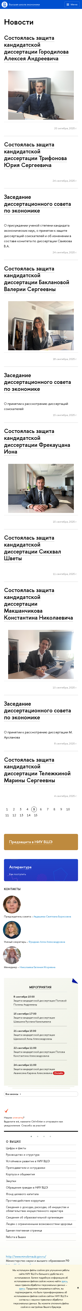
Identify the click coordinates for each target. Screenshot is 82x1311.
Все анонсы (12, 1094)
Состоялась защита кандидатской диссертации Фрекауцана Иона (37, 441)
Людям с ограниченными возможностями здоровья (39, 1224)
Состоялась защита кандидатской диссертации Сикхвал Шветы (32, 548)
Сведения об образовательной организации (34, 1217)
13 (21, 815)
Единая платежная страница (24, 1230)
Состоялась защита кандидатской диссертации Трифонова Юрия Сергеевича (35, 154)
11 (7, 815)
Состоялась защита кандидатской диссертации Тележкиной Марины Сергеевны (37, 770)
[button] (31, 1136)
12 (14, 815)
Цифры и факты (16, 1148)
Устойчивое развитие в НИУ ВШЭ (28, 1161)
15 (35, 815)
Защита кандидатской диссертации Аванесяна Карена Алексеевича (34, 1071)
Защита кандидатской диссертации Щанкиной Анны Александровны (34, 1036)
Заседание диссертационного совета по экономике (37, 203)
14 (28, 815)
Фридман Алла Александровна (46, 942)
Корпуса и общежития (20, 1174)
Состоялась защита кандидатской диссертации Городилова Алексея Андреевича (36, 48)
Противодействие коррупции (25, 1200)
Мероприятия (40, 987)
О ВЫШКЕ (13, 1141)
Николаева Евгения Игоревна (37, 967)
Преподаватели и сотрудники (25, 1168)
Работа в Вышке (16, 1237)
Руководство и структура (22, 1154)
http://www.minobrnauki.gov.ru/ (26, 1256)
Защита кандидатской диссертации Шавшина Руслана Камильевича (34, 1019)
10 (68, 809)
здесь (64, 1281)
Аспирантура (20, 867)
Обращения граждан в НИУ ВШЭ (27, 1187)
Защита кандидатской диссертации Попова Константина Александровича (39, 1054)
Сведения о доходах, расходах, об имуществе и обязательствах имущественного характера (37, 1208)
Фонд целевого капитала (22, 1194)
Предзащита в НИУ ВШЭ (31, 841)
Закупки (11, 1181)
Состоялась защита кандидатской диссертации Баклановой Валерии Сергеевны (36, 279)
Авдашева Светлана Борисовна (52, 916)
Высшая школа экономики (24, 4)
